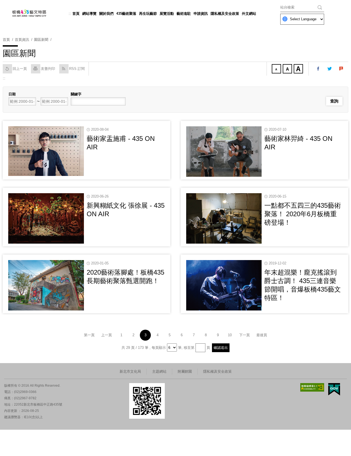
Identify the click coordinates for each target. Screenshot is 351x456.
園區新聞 (41, 40)
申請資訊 (201, 14)
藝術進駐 (184, 14)
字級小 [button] (277, 69)
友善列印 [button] (48, 69)
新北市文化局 (130, 371)
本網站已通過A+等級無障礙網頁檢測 (312, 387)
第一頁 (89, 335)
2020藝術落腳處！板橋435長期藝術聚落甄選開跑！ (125, 276)
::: (70, 14)
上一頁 (106, 335)
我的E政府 (334, 389)
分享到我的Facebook (318, 68)
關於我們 (106, 14)
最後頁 (261, 335)
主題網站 (159, 371)
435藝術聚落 (126, 14)
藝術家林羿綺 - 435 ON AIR (298, 143)
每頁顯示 (159, 348)
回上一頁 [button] (20, 69)
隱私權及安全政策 (225, 14)
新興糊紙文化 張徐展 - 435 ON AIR (126, 210)
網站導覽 (89, 14)
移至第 (189, 348)
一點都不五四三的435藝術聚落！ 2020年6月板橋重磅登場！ (302, 214)
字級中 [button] (288, 69)
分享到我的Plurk (341, 68)
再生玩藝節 (148, 14)
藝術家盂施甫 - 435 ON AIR (121, 143)
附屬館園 (185, 371)
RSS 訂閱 (77, 69)
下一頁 (244, 335)
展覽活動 (167, 14)
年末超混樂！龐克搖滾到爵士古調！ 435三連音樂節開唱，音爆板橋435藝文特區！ (302, 285)
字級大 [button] (299, 69)
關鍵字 (76, 94)
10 (230, 335)
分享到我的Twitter (330, 68)
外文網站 (249, 14)
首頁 (76, 14)
